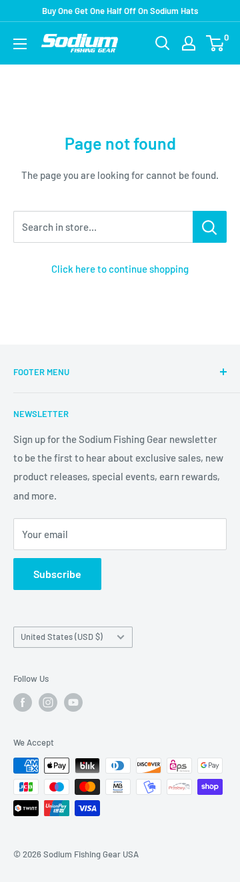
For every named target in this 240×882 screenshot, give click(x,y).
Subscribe (57, 573)
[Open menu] (20, 44)
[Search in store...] (210, 227)
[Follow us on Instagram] (48, 702)
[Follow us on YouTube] (73, 702)
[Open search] (162, 43)
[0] (215, 43)
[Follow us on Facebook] (22, 702)
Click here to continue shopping (120, 269)
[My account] (188, 43)
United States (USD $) (62, 636)
